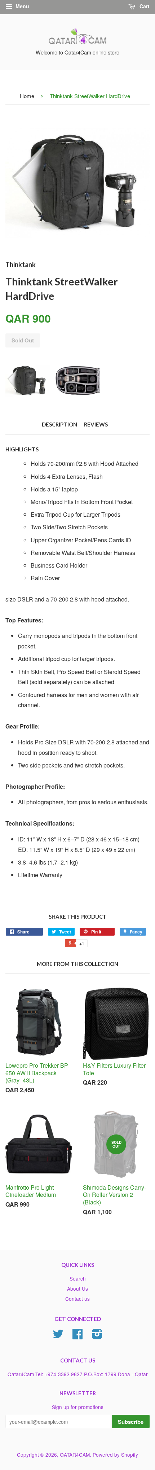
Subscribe (130, 1422)
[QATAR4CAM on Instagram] (97, 1336)
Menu (21, 6)
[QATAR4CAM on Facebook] (77, 1336)
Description (59, 424)
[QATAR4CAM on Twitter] (58, 1336)
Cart (144, 6)
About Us (77, 1288)
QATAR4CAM (75, 1454)
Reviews (96, 424)
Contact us (77, 1298)
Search (78, 1278)
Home (27, 96)
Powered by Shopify (115, 1454)
